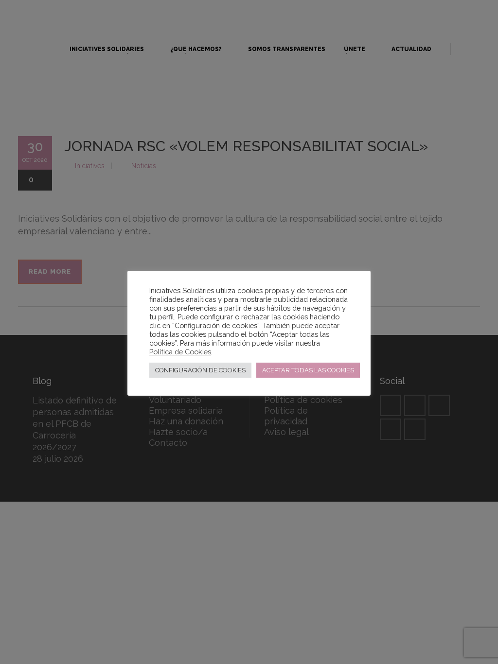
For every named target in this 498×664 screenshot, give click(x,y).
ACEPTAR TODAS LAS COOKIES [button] (308, 370)
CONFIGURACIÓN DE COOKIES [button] (200, 370)
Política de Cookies (180, 352)
